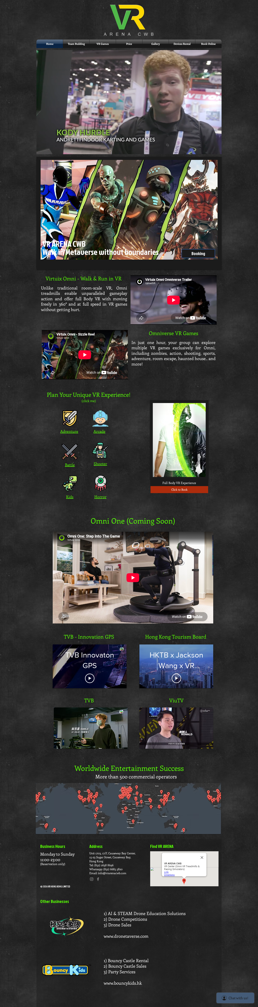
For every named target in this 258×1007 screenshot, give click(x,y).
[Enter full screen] (216, 149)
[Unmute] (47, 149)
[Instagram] (91, 879)
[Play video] (89, 678)
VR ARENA (57, 243)
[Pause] (41, 149)
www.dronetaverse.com (126, 936)
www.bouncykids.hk (123, 983)
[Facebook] (98, 879)
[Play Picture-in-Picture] (210, 149)
